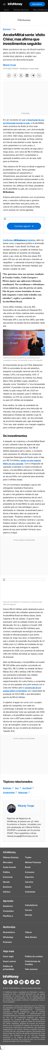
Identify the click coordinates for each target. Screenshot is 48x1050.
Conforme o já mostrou (19, 240)
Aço (17, 788)
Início (6, 10)
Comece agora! (22, 226)
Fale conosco (31, 969)
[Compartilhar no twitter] (21, 75)
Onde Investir (9, 867)
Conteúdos (8, 911)
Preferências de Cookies (32, 962)
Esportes (29, 877)
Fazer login (8, 956)
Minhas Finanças (33, 862)
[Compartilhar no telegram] (33, 75)
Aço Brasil (27, 788)
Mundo (6, 882)
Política (6, 872)
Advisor (6, 892)
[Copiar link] (39, 75)
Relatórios (8, 906)
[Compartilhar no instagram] (5, 982)
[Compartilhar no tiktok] (32, 982)
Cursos (28, 910)
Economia (7, 877)
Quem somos (9, 961)
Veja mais (8, 951)
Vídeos (28, 932)
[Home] (15, 4)
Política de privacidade (8, 967)
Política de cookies (34, 956)
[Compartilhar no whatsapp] (9, 75)
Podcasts (7, 942)
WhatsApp (8, 937)
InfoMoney (9, 852)
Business (7, 29)
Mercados (8, 862)
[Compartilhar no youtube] (37, 982)
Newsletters (37, 4)
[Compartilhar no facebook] (15, 75)
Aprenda (8, 900)
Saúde (28, 887)
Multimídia (9, 927)
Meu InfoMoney (40, 10)
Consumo (29, 872)
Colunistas (30, 892)
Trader (28, 857)
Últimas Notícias (21, 10)
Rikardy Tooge (9, 65)
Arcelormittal (9, 792)
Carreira (29, 882)
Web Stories (31, 937)
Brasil (27, 867)
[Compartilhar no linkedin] (27, 75)
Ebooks (28, 915)
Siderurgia (22, 792)
